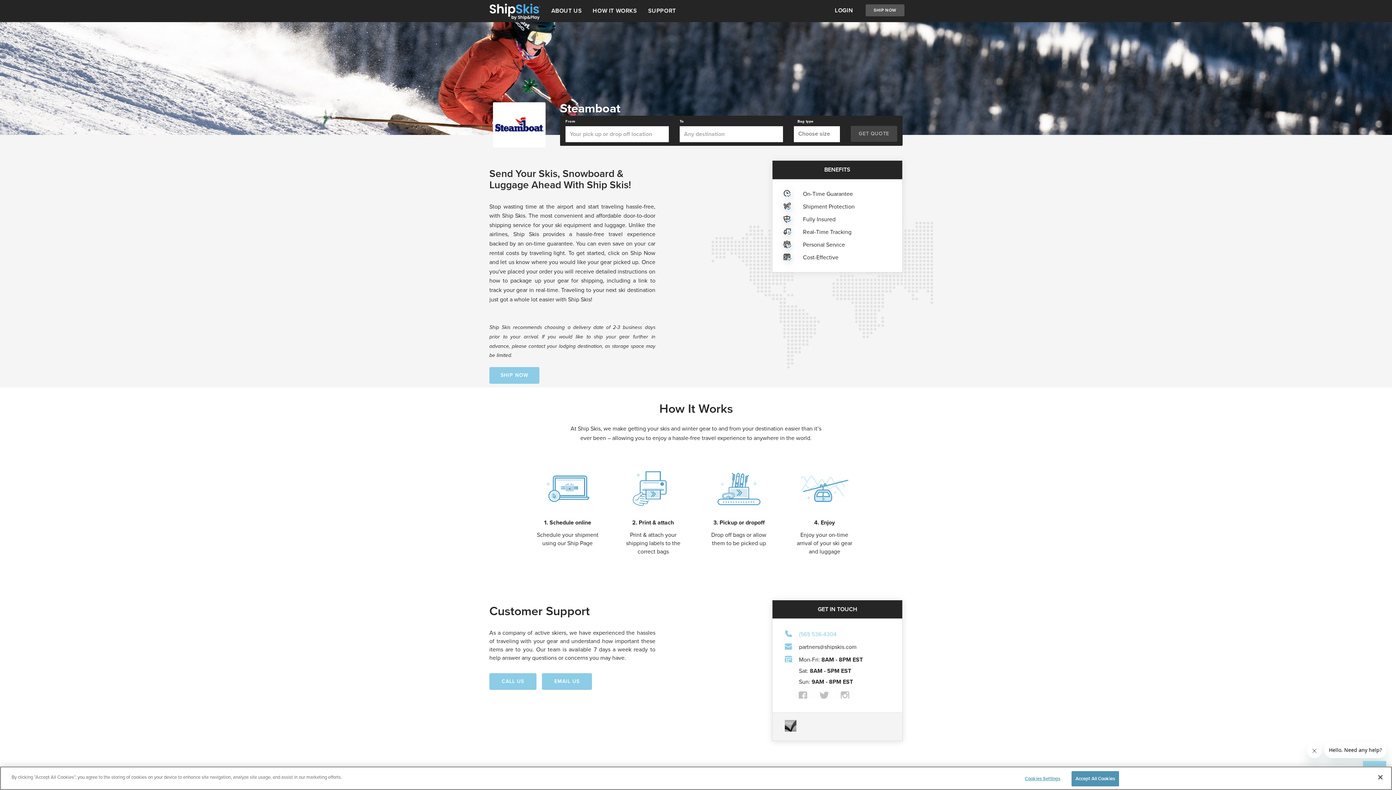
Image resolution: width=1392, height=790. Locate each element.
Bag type (806, 121)
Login (844, 10)
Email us (567, 681)
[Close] (1380, 777)
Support (662, 11)
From (570, 121)
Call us (513, 681)
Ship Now (885, 10)
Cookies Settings (1042, 778)
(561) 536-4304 (818, 634)
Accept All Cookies (1095, 778)
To (682, 121)
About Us (566, 11)
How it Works (615, 11)
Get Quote (874, 133)
